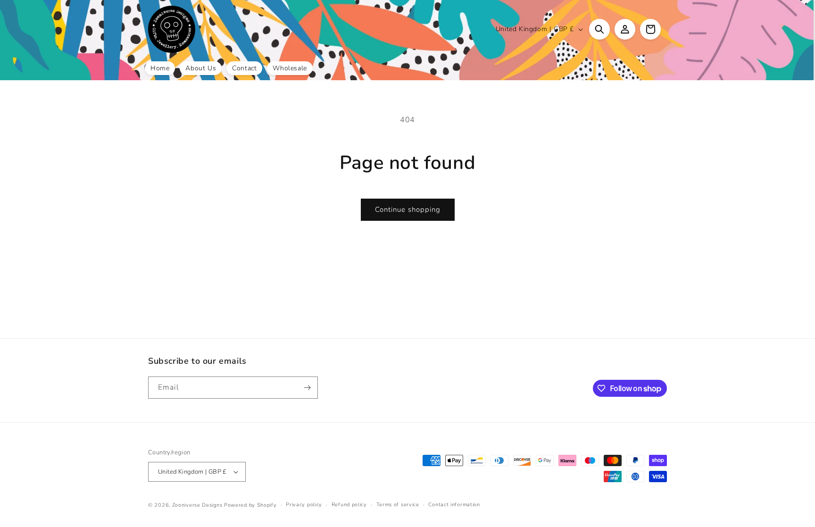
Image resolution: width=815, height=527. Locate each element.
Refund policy (349, 504)
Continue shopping (408, 209)
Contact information (454, 504)
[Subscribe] (307, 387)
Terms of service (397, 504)
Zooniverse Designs (197, 505)
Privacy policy (304, 504)
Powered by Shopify (250, 505)
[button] (599, 29)
